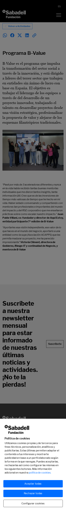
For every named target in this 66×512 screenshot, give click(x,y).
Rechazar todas (33, 493)
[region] (33, 465)
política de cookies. (40, 472)
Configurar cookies (33, 503)
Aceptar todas (32, 483)
